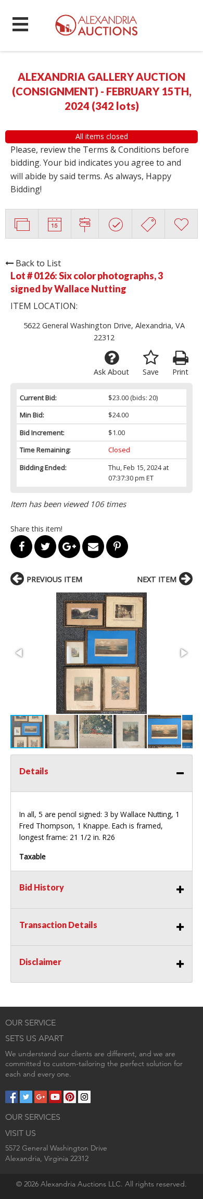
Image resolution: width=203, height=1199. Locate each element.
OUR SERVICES (32, 1117)
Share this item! (36, 529)
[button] (101, 653)
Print (180, 372)
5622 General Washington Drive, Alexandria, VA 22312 (104, 331)
